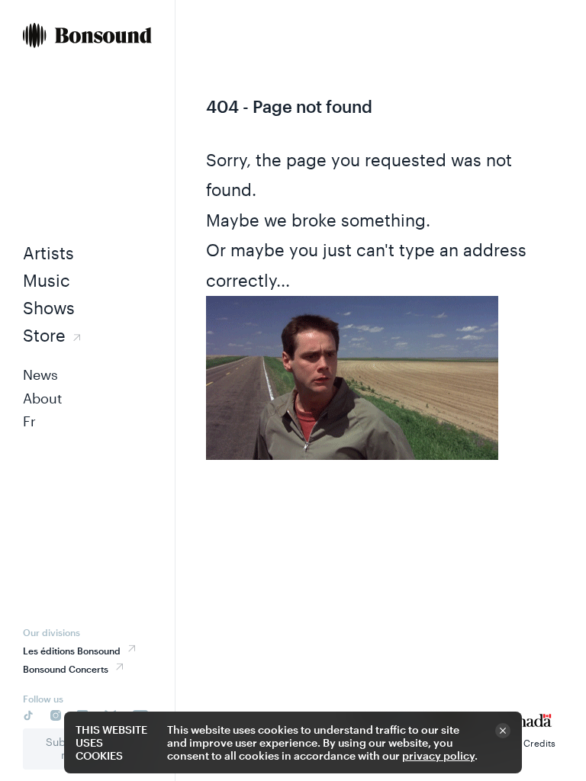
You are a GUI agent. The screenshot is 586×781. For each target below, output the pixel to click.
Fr (29, 421)
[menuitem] (87, 37)
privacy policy (438, 755)
